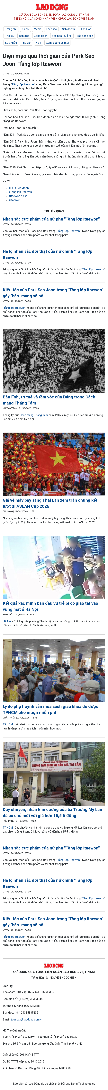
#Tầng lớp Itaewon (20, 192)
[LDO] (54, 361)
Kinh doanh (68, 29)
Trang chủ (11, 29)
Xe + (38, 42)
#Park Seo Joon (18, 188)
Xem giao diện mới (57, 42)
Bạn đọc (24, 36)
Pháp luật (85, 29)
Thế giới (26, 42)
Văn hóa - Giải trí (62, 36)
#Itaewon (14, 200)
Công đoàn (40, 36)
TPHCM (8, 724)
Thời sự (9, 36)
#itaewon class (17, 196)
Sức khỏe (11, 42)
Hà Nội (7, 621)
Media (37, 29)
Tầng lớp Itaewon (23, 84)
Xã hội (25, 29)
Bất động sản (84, 36)
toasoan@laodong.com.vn (27, 1019)
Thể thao (51, 29)
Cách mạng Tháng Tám (34, 415)
